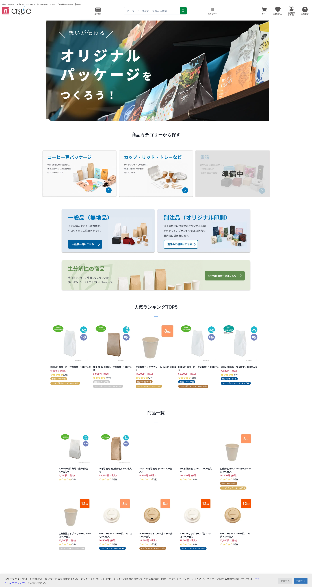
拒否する (285, 580)
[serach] (183, 10)
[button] (151, 119)
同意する (300, 580)
